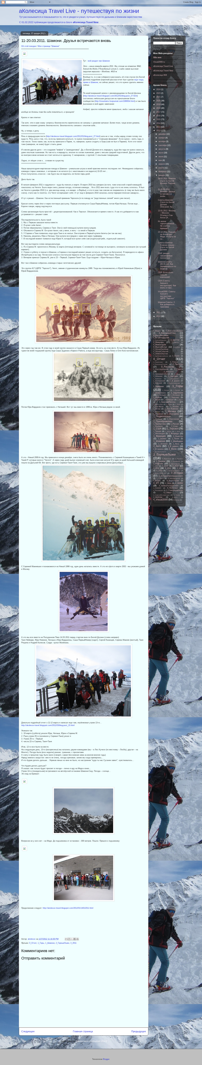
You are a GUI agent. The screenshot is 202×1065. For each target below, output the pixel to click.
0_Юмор (177, 374)
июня (161, 156)
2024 (158, 89)
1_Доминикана (159, 393)
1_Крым (169, 404)
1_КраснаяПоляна (167, 402)
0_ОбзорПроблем (160, 349)
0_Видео (157, 331)
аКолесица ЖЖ (160, 75)
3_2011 (73, 943)
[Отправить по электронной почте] (66, 939)
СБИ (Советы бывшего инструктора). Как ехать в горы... (167, 284)
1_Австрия (173, 376)
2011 (158, 312)
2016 (158, 116)
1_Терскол (172, 428)
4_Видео (157, 481)
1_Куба (177, 404)
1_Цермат (162, 439)
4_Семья (167, 492)
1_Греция (165, 390)
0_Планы (174, 362)
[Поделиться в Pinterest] (77, 939)
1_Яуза (176, 444)
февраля (163, 171)
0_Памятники (158, 362)
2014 (158, 123)
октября (162, 141)
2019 (158, 104)
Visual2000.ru (159, 62)
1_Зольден (162, 395)
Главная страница (83, 1031)
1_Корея (180, 400)
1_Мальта (156, 411)
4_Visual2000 (160, 499)
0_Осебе (176, 356)
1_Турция (157, 431)
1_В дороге (175, 381)
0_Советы (178, 369)
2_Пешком (160, 461)
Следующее (28, 1031)
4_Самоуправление (174, 490)
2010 (158, 316)
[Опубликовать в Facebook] (74, 939)
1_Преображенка (162, 421)
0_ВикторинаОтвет (167, 333)
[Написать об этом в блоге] (69, 939)
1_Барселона (173, 378)
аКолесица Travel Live (163, 66)
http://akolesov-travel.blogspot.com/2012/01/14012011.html (68, 908)
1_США (157, 428)
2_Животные (166, 459)
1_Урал (177, 431)
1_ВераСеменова (173, 383)
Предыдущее (138, 1031)
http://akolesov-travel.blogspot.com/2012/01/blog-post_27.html (110, 96)
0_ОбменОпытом (160, 354)
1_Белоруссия (159, 381)
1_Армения (157, 378)
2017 (158, 112)
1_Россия (175, 424)
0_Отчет (33, 943)
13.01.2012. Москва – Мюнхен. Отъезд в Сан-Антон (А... (166, 214)
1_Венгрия (157, 383)
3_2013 (180, 468)
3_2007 (156, 466)
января (162, 175)
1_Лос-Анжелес (172, 409)
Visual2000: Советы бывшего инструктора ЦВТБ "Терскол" (166, 295)
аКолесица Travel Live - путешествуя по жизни (79, 11)
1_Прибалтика (159, 424)
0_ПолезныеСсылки (160, 364)
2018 (158, 108)
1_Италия (157, 397)
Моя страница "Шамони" (49, 46)
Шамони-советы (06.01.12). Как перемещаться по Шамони (167, 265)
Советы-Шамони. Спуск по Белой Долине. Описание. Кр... (166, 203)
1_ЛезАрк (174, 407)
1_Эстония (163, 444)
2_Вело (173, 449)
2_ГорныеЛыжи (62, 943)
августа (162, 149)
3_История (177, 473)
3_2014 (159, 471)
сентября (163, 145)
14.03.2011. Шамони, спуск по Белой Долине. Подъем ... (167, 182)
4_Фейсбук (157, 497)
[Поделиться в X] (71, 939)
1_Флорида (174, 433)
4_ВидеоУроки (173, 481)
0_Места (175, 342)
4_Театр (177, 495)
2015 (158, 119)
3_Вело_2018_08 (159, 473)
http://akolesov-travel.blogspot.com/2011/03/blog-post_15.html (48, 725)
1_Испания (175, 395)
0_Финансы (169, 372)
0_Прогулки (178, 364)
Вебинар (176, 500)
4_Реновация (158, 490)
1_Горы (41, 943)
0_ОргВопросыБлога (160, 356)
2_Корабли (179, 459)
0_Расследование (160, 369)
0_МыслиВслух (160, 347)
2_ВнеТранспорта (159, 452)
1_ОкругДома (173, 414)
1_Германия (158, 386)
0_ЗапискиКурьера (160, 340)
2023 (158, 93)
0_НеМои (176, 347)
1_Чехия (175, 439)
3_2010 (175, 466)
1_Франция (159, 436)
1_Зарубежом (177, 393)
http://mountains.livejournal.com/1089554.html (115, 101)
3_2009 (165, 466)
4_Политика (172, 488)
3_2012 (168, 468)
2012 (158, 131)
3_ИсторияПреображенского (171, 476)
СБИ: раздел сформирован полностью (165, 255)
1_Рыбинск (158, 426)
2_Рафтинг (158, 463)
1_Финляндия (159, 433)
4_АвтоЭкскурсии (174, 478)
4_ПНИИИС (157, 488)
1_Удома (168, 431)
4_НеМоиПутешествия (168, 486)
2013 (158, 127)
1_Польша (157, 419)
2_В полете (158, 449)
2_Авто (157, 446)
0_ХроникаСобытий (161, 374)
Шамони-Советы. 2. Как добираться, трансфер (166, 304)
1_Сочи (174, 426)
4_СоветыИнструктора (161, 495)
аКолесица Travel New (85, 22)
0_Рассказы (167, 366)
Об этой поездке (28, 46)
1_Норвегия (158, 414)
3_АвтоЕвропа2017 (173, 471)
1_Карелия (174, 397)
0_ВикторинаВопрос (174, 331)
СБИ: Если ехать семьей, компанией (165, 274)
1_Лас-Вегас (158, 407)
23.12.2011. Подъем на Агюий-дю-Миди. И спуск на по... (167, 235)
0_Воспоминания (160, 335)
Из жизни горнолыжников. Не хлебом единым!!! (166, 224)
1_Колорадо (168, 400)
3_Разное (160, 478)
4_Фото (174, 497)
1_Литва (156, 409)
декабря (162, 134)
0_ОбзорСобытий (160, 351)
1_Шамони (50, 943)
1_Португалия (173, 419)
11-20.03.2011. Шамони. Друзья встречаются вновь (166, 192)
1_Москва (170, 411)
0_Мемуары (158, 342)
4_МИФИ (179, 483)
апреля (162, 164)
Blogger (106, 1059)
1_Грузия (176, 390)
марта (161, 168)
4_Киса (168, 483)
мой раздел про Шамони (99, 61)
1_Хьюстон (178, 436)
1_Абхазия (157, 376)
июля (161, 153)
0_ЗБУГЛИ (175, 340)
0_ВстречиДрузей (161, 338)
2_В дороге (173, 446)
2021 (158, 97)
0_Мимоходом (159, 344)
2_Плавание (175, 461)
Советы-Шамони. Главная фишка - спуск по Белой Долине (166, 246)
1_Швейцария (177, 441)
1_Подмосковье (162, 416)
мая (161, 160)
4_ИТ (156, 483)
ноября (162, 138)
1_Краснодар (158, 404)
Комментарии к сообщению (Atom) (91, 1041)
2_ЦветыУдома (174, 464)
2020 (158, 101)
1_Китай (156, 400)
